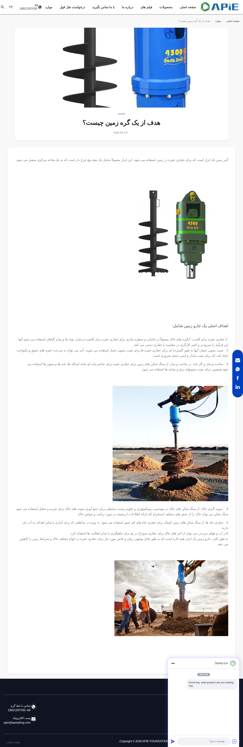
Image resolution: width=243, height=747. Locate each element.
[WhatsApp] (237, 369)
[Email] (237, 360)
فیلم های (146, 7)
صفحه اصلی (188, 7)
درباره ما (127, 7)
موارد (48, 7)
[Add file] (234, 741)
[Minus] (173, 663)
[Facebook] (237, 378)
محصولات (166, 7)
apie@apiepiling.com (17, 722)
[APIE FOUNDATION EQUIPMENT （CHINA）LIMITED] (220, 7)
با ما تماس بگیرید (103, 7)
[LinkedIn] (237, 386)
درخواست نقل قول (72, 7)
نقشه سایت (13, 742)
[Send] (173, 741)
